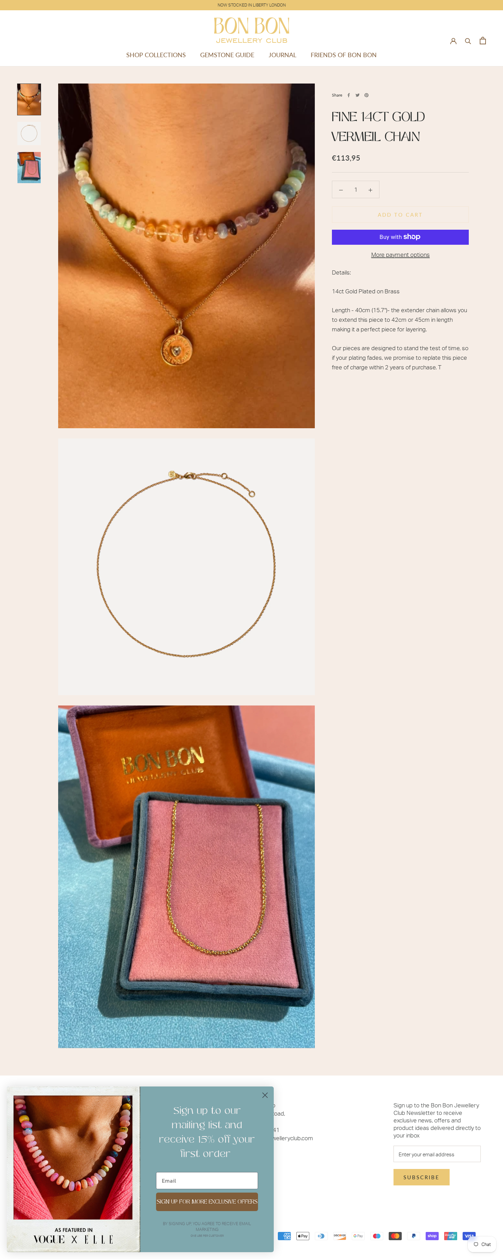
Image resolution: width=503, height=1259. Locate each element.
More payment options (400, 254)
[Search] (468, 40)
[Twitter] (358, 95)
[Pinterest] (366, 95)
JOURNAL (282, 55)
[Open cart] (483, 40)
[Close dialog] (265, 1095)
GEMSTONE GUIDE (227, 55)
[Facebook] (349, 95)
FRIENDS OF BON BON (344, 55)
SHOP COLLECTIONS (156, 55)
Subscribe (421, 1177)
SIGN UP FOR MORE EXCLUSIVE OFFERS (207, 1201)
